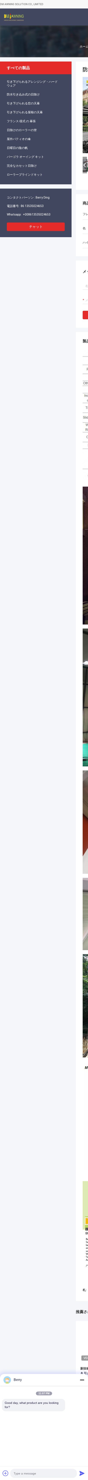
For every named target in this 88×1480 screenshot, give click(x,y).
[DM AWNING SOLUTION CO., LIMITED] (14, 17)
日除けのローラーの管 (22, 130)
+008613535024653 (36, 214)
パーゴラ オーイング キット (25, 156)
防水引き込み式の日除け (23, 94)
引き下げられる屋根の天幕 (25, 112)
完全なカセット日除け (22, 165)
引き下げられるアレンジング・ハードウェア (32, 83)
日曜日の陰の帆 (17, 148)
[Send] (82, 1473)
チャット (36, 227)
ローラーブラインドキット (25, 174)
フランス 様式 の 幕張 (21, 121)
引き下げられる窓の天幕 (23, 103)
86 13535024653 (32, 206)
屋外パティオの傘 (19, 139)
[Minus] (82, 1379)
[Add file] (6, 1473)
